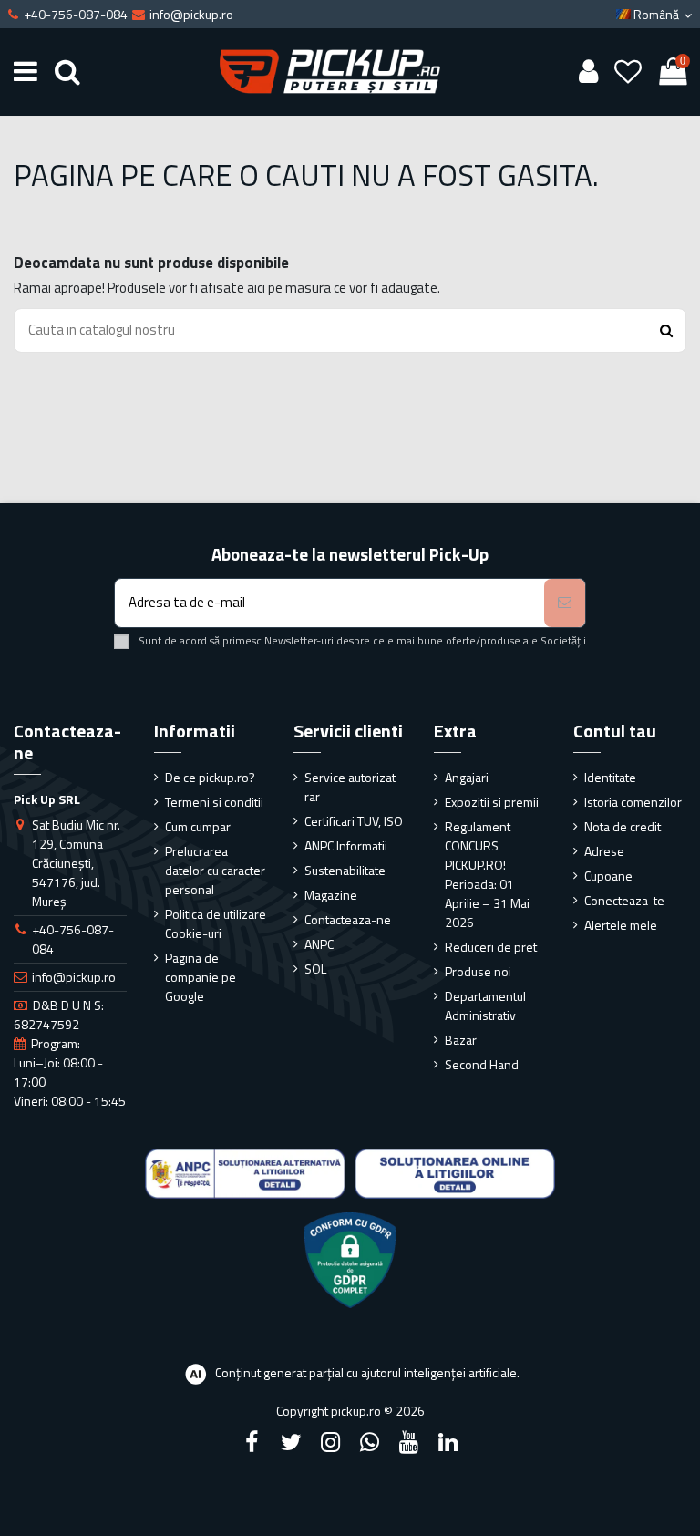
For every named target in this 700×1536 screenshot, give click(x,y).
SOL (315, 968)
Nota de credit (622, 826)
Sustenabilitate (345, 870)
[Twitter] (290, 1442)
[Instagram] (330, 1442)
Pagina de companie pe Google (200, 976)
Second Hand (482, 1064)
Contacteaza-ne (347, 919)
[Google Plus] (370, 1442)
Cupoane (608, 875)
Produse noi (478, 971)
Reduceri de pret (491, 946)
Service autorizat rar (350, 787)
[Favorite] (628, 72)
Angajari (467, 777)
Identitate (610, 777)
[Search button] (666, 330)
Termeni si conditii (214, 801)
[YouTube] (409, 1442)
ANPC (319, 944)
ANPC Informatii (345, 845)
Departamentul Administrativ (485, 1005)
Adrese (604, 851)
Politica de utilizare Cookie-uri (215, 923)
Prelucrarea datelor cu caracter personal (215, 870)
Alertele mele (620, 924)
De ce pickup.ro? (210, 777)
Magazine (330, 894)
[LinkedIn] (448, 1442)
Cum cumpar (198, 826)
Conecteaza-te (624, 900)
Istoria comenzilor (633, 801)
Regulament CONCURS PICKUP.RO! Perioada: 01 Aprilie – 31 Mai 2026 (487, 874)
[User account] (588, 72)
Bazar (461, 1039)
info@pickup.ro (74, 976)
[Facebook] (251, 1442)
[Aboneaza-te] (564, 603)
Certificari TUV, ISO (353, 820)
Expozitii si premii (492, 801)
